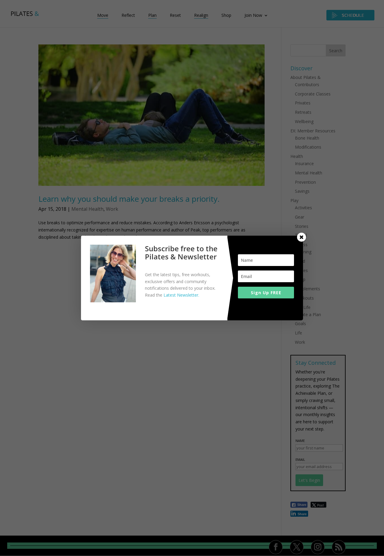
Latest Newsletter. (181, 295)
